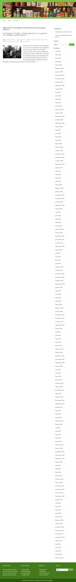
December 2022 (59, 195)
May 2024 (58, 137)
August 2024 (59, 126)
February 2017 (59, 397)
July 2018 (58, 369)
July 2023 (58, 171)
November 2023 (59, 157)
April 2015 (58, 438)
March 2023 (58, 185)
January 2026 (59, 72)
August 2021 (59, 250)
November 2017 (59, 390)
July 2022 (58, 212)
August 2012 (59, 540)
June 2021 (58, 256)
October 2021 (59, 243)
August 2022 (59, 208)
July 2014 (58, 465)
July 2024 (58, 130)
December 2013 (59, 486)
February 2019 (59, 349)
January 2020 (59, 311)
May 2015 (58, 434)
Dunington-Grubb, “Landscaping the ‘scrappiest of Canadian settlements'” (25, 34)
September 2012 (60, 537)
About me (16, 20)
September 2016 (60, 404)
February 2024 (59, 147)
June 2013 (58, 506)
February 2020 (59, 308)
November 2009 (26, 573)
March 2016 (58, 417)
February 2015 (59, 445)
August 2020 (59, 287)
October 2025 (59, 82)
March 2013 (58, 516)
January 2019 (59, 352)
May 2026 (58, 58)
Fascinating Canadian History (36, 39)
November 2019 (59, 318)
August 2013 (59, 499)
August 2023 (59, 167)
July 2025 (58, 92)
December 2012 (59, 527)
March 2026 (58, 65)
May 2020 (58, 297)
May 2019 (58, 339)
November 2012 (59, 530)
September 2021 (60, 246)
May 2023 (58, 178)
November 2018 (59, 359)
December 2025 (59, 75)
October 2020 (59, 280)
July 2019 (58, 332)
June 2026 (58, 54)
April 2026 (58, 61)
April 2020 (58, 301)
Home (4, 20)
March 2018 (58, 380)
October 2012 (59, 534)
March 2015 (58, 441)
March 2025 (58, 106)
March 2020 (58, 304)
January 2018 (59, 386)
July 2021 (58, 253)
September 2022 (60, 205)
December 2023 (59, 154)
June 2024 (58, 133)
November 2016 (59, 400)
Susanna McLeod (10, 39)
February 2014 (59, 479)
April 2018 (58, 376)
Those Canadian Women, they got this (63, 36)
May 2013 (58, 510)
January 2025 (59, 113)
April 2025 (58, 102)
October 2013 (59, 493)
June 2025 (58, 96)
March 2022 (58, 226)
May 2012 (58, 551)
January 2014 (59, 482)
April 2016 (58, 414)
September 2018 (60, 362)
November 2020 (59, 277)
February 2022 (59, 229)
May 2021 (58, 260)
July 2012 (58, 544)
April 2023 (58, 181)
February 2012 (59, 558)
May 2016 (58, 410)
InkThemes (50, 580)
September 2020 (60, 284)
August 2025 (59, 89)
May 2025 (58, 99)
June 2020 (58, 294)
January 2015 (59, 448)
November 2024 (59, 116)
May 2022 (58, 219)
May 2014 (58, 469)
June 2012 (58, 547)
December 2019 (59, 315)
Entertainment (43, 569)
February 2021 (59, 267)
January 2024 (59, 150)
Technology (42, 571)
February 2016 (59, 421)
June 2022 (58, 215)
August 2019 (59, 328)
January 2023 (59, 191)
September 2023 (60, 164)
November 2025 (59, 78)
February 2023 (59, 188)
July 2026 (58, 51)
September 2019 (60, 325)
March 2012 (58, 554)
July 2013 (58, 503)
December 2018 (59, 356)
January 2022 (59, 232)
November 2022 (59, 198)
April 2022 (58, 222)
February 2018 (59, 383)
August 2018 (59, 366)
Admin (9, 20)
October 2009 (25, 575)
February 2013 (59, 520)
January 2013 (59, 523)
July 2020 (58, 291)
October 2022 (59, 202)
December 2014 (59, 451)
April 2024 (58, 140)
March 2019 (58, 345)
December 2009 (26, 571)
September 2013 (60, 496)
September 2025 (60, 85)
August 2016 (59, 407)
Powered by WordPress (28, 580)
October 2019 (59, 321)
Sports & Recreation (44, 573)
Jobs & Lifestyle (43, 575)
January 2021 (59, 270)
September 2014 (60, 458)
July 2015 (58, 428)
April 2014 (58, 472)
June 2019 (58, 335)
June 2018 (58, 373)
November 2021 (59, 239)
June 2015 (58, 431)
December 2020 (59, 274)
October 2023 (59, 161)
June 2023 (58, 174)
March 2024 (58, 143)
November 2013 (59, 489)
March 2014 (58, 475)
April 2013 (58, 513)
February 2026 (59, 68)
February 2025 (59, 109)
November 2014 (59, 455)
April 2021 (58, 263)
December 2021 (59, 236)
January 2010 (25, 569)
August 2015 (59, 424)
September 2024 (60, 123)
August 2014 (59, 462)
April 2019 (58, 342)
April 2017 (58, 393)
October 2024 (59, 120)
